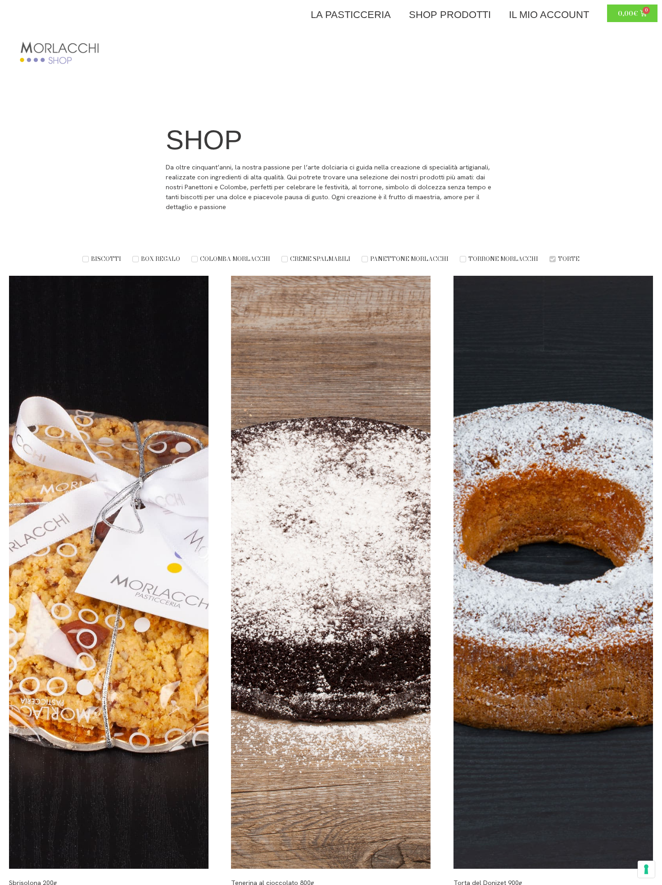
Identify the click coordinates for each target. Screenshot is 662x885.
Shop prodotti (450, 14)
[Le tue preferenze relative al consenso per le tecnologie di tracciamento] (646, 869)
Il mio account (549, 14)
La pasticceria (351, 14)
